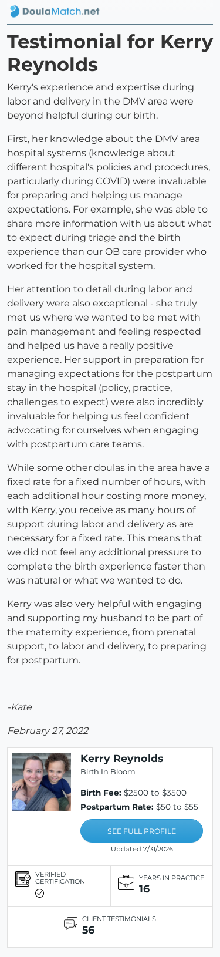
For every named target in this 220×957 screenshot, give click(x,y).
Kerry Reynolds (121, 758)
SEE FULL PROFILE (141, 831)
